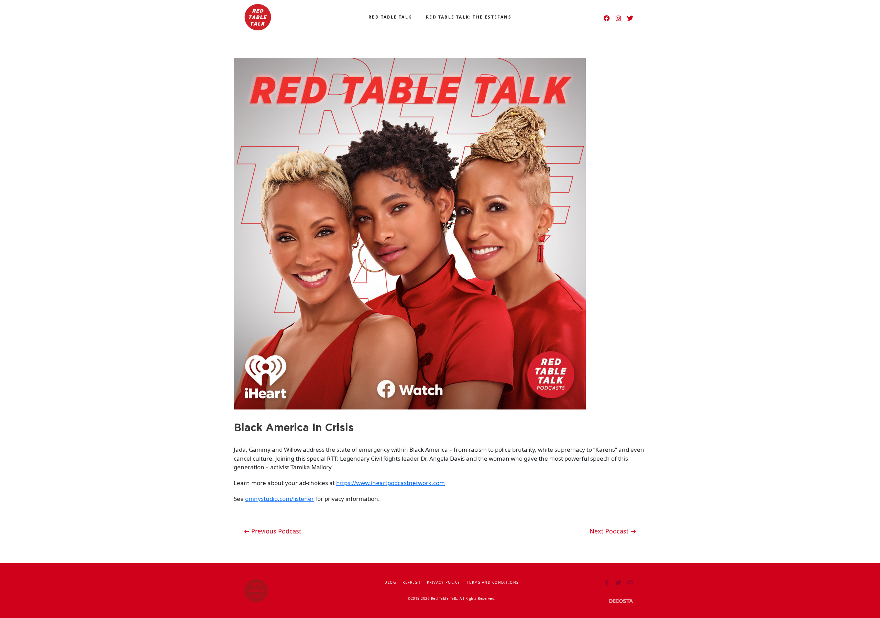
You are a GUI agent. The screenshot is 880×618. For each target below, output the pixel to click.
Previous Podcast (272, 531)
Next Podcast (613, 531)
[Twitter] (630, 18)
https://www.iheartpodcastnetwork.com (390, 483)
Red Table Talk (390, 17)
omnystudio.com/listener (279, 499)
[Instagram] (618, 18)
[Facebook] (607, 18)
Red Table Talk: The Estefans (469, 17)
